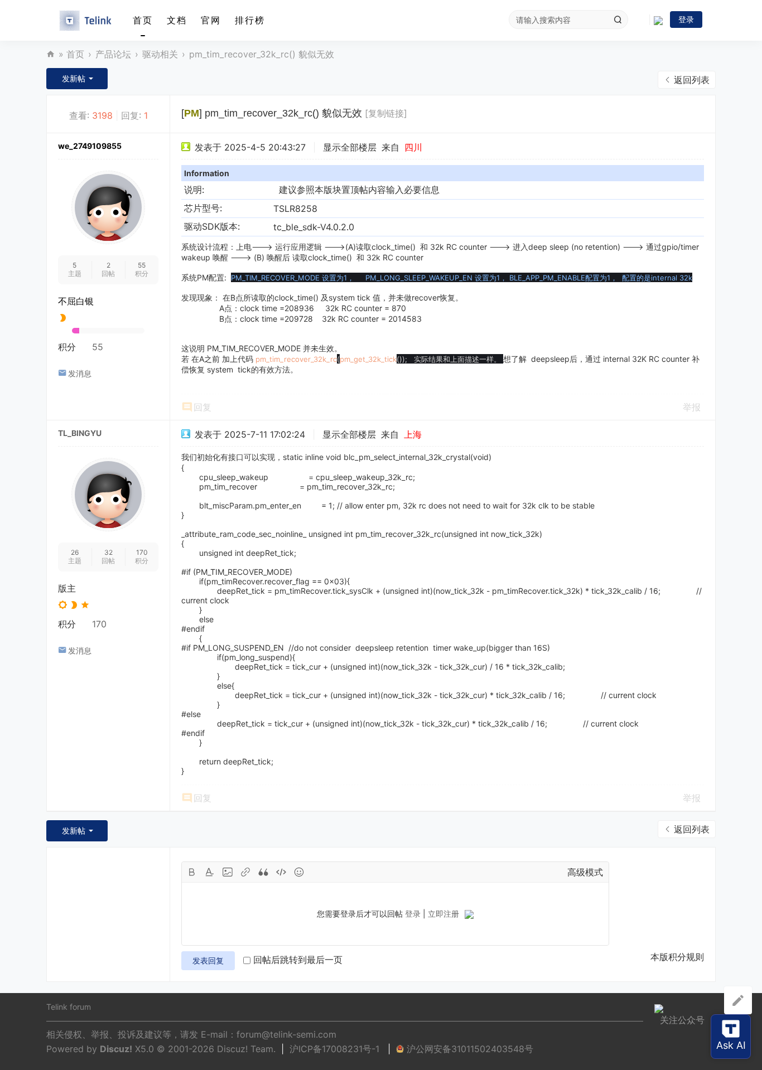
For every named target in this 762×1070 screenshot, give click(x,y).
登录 (686, 19)
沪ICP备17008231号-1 (336, 1048)
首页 (143, 20)
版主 (67, 588)
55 (142, 265)
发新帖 (73, 78)
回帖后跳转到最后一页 (298, 959)
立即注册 (443, 913)
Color (209, 872)
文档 (177, 20)
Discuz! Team (245, 1048)
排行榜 (250, 20)
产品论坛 (113, 54)
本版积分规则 (677, 956)
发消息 (79, 373)
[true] (617, 19)
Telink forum (68, 1006)
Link (245, 872)
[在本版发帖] (738, 1000)
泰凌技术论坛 (50, 54)
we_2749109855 (90, 146)
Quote (263, 872)
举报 (692, 407)
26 (75, 552)
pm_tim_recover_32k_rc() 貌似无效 (261, 54)
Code (281, 872)
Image (227, 872)
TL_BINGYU (80, 433)
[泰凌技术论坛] (85, 21)
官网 (211, 20)
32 (108, 552)
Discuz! (116, 1048)
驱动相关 (160, 54)
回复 (202, 407)
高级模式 (585, 872)
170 (142, 552)
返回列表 (692, 79)
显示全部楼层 (350, 147)
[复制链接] (386, 113)
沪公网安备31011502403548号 (470, 1048)
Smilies (299, 872)
